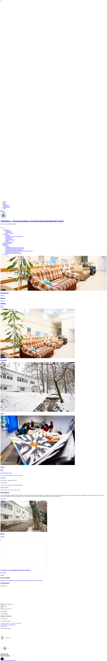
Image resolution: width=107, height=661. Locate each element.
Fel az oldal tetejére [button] (4, 613)
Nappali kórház (8, 238)
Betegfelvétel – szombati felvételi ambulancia (14, 236)
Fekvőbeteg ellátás (9, 237)
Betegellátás (5, 234)
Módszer (7, 240)
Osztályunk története (9, 233)
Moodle (4, 203)
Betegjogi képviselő (9, 242)
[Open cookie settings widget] (2, 658)
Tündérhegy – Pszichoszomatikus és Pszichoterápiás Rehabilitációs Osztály (32, 221)
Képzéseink (5, 245)
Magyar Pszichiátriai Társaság (24, 580)
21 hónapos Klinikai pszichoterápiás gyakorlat (14, 247)
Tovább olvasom (3, 498)
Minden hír (2, 536)
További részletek (3, 585)
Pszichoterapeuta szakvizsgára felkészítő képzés (14, 248)
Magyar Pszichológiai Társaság (36, 580)
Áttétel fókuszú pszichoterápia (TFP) (12, 252)
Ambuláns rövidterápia (9, 239)
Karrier (4, 208)
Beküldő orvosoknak (7, 243)
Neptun (4, 202)
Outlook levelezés (6, 206)
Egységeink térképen (3, 626)
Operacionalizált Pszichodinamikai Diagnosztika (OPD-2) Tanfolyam (19, 250)
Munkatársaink (6, 244)
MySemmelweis (6, 207)
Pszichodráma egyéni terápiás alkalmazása (13, 253)
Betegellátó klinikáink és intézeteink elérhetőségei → (8, 624)
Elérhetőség (5, 254)
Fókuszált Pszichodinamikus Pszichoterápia (13, 249)
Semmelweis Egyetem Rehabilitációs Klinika (9, 580)
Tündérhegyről (6, 229)
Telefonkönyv (5, 205)
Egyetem (4, 201)
